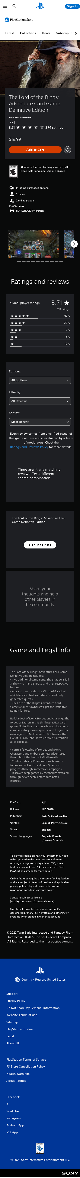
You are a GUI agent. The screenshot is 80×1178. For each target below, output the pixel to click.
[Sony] (70, 1176)
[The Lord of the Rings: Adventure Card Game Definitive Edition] (33, 244)
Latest (9, 33)
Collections (28, 33)
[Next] (74, 244)
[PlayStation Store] (19, 19)
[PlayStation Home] (40, 6)
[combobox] (40, 380)
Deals (46, 33)
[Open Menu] (5, 6)
